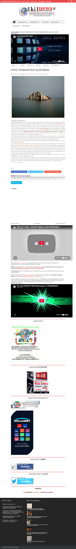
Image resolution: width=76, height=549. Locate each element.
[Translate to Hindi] (34, 492)
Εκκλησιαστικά (35, 74)
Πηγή (12, 168)
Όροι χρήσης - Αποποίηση (45, 1)
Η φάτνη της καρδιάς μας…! (9, 504)
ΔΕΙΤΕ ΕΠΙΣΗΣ (16, 26)
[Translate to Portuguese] (43, 492)
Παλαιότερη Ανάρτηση (60, 223)
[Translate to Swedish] (49, 492)
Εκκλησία (30, 74)
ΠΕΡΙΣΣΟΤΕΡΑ (55, 22)
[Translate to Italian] (37, 492)
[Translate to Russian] (46, 492)
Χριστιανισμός (45, 74)
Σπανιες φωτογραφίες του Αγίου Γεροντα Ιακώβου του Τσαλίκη (37, 525)
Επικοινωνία (34, 1)
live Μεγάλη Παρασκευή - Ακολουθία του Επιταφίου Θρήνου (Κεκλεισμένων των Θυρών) (37, 533)
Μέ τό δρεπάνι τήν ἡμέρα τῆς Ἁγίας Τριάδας (36, 542)
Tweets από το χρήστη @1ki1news (18, 477)
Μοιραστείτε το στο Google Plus (54, 171)
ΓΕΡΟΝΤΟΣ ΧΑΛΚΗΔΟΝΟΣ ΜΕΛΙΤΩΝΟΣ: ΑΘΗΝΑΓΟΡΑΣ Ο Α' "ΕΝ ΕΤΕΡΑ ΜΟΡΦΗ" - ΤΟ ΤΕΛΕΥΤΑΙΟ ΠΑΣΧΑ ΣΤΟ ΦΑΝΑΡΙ (13, 512)
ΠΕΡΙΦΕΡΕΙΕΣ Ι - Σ (35, 22)
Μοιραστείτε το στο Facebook (20, 171)
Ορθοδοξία (40, 74)
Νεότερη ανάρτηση (15, 223)
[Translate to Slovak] (47, 492)
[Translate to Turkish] (26, 492)
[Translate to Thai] (50, 492)
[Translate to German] (25, 492)
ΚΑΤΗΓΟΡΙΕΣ (45, 22)
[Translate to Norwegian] (41, 492)
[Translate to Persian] (40, 492)
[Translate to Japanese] (38, 492)
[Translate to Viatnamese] (52, 492)
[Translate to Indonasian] (35, 492)
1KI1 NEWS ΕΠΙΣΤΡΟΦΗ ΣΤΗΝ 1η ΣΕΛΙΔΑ (10, 1)
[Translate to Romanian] (44, 492)
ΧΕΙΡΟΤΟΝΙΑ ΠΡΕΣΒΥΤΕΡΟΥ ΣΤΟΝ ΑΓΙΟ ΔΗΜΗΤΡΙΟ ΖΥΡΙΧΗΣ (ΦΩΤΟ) (37, 517)
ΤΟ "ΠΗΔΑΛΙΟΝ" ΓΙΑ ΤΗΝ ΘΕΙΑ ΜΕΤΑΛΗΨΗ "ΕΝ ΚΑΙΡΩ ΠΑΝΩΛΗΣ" (36, 509)
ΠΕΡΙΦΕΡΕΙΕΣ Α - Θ (23, 22)
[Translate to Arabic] (28, 492)
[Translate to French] (23, 492)
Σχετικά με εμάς (25, 1)
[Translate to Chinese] (29, 492)
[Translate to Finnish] (32, 492)
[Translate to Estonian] (31, 492)
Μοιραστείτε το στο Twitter (36, 171)
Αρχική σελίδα (37, 223)
